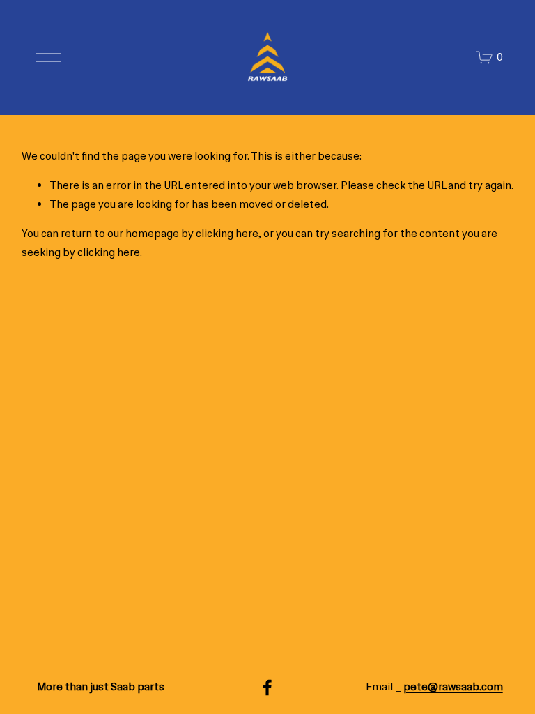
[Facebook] (267, 687)
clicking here (227, 234)
